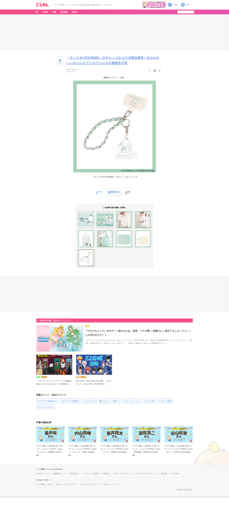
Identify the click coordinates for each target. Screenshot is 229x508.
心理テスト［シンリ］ (111, 484)
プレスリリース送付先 (91, 473)
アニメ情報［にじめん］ (44, 484)
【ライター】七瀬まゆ (70, 401)
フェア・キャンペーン (132, 401)
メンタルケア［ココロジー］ (90, 484)
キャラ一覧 (149, 401)
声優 (54, 12)
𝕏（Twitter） (175, 473)
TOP (36, 12)
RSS (188, 5)
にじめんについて (42, 473)
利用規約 (106, 473)
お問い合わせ (74, 473)
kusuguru (39, 480)
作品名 (45, 12)
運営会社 (164, 473)
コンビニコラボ (89, 401)
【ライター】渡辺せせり (47, 401)
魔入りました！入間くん (109, 401)
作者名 (74, 12)
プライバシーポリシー (121, 473)
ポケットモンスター (45, 407)
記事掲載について (59, 473)
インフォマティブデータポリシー (145, 473)
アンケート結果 (164, 401)
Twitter (175, 5)
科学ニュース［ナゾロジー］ (67, 484)
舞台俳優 (64, 12)
